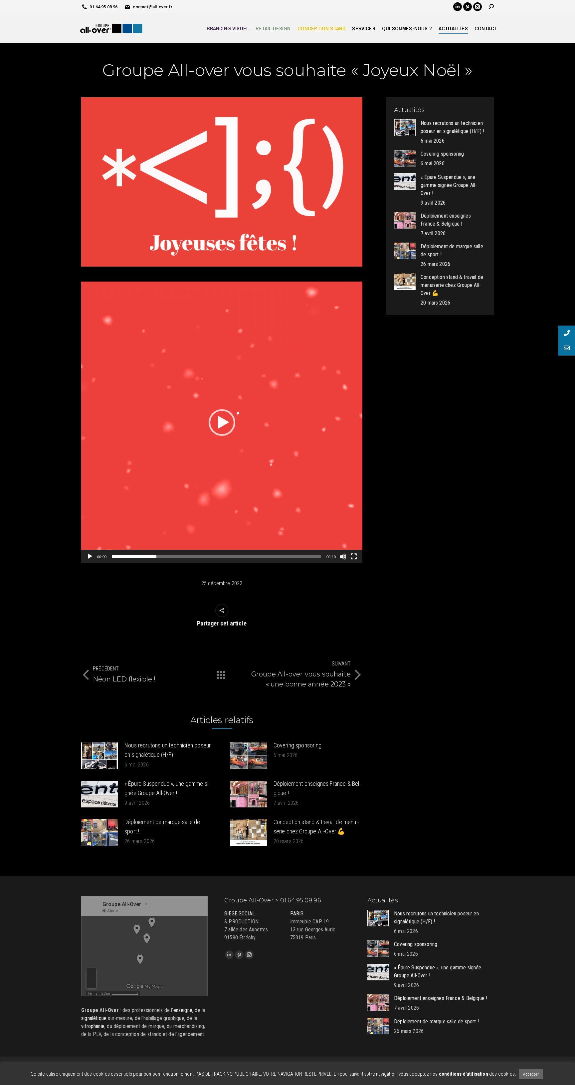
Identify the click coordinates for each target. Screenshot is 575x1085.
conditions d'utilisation (463, 1074)
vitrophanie (92, 1026)
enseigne (182, 1010)
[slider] (216, 556)
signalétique (93, 1018)
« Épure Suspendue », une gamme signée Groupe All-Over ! (167, 788)
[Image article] (99, 755)
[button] (222, 422)
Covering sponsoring (297, 745)
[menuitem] (228, 28)
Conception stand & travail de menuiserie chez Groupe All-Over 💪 (316, 826)
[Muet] (343, 556)
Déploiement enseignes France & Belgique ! (317, 788)
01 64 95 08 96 (104, 6)
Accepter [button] (530, 1074)
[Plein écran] (353, 556)
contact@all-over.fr (152, 6)
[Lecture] (90, 556)
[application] (221, 422)
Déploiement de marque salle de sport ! (162, 826)
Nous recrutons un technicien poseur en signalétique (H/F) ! (167, 750)
